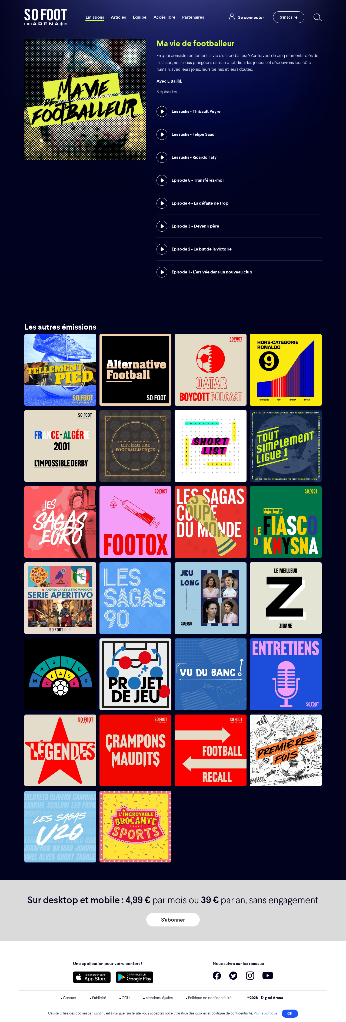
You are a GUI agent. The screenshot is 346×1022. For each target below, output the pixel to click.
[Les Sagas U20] (60, 826)
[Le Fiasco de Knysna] (286, 522)
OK (289, 1013)
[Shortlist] (211, 446)
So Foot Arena (45, 17)
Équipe (140, 17)
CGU (126, 998)
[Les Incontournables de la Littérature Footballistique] (135, 446)
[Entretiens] (286, 674)
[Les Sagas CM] (211, 522)
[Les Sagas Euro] (60, 522)
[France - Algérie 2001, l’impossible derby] (60, 446)
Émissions (95, 17)
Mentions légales (159, 998)
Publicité (99, 998)
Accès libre (164, 17)
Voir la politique (265, 1013)
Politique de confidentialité (210, 998)
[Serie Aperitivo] (60, 598)
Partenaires (193, 17)
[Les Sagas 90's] (135, 598)
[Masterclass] (60, 674)
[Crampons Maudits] (135, 750)
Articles (118, 17)
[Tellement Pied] (60, 370)
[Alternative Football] (135, 370)
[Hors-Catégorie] (286, 370)
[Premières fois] (286, 750)
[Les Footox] (135, 522)
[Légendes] (60, 750)
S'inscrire (289, 17)
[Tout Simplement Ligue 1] (286, 446)
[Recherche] (316, 17)
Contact (69, 998)
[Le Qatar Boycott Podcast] (211, 370)
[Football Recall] (211, 750)
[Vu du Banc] (211, 674)
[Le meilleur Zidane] (286, 598)
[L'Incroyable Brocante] (135, 826)
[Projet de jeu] (135, 674)
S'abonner (173, 919)
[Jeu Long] (211, 598)
